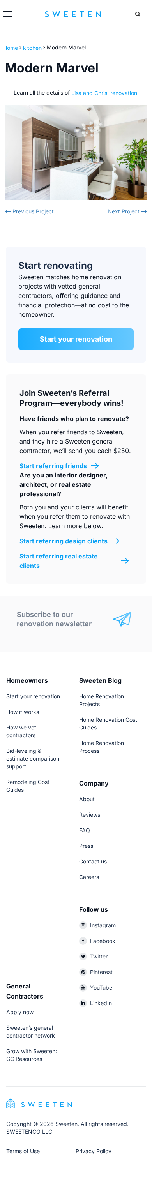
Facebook (102, 940)
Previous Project (33, 211)
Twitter (99, 956)
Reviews (89, 814)
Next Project (124, 211)
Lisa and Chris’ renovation (104, 92)
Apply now (20, 1012)
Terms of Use (23, 1151)
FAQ (84, 830)
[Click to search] (138, 14)
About (87, 799)
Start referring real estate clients (58, 560)
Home (11, 47)
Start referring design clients (63, 541)
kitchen (32, 47)
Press (86, 845)
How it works (22, 711)
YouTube (101, 987)
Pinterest (101, 972)
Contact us (93, 861)
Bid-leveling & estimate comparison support (32, 758)
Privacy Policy (93, 1151)
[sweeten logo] (39, 1102)
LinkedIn (101, 1003)
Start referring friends (53, 466)
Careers (89, 877)
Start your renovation (76, 339)
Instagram (103, 925)
